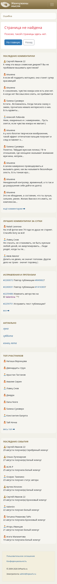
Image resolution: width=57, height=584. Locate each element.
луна (6, 328)
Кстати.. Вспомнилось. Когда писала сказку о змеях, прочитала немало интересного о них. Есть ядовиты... (27, 107)
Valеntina (10, 296)
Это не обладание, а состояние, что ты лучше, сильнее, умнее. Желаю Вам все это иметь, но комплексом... (27, 198)
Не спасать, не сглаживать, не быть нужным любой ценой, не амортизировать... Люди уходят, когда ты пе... (26, 246)
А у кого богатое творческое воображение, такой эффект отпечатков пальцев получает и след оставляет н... (27, 136)
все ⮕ (6, 310)
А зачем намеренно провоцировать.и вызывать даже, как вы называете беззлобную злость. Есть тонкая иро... (27, 169)
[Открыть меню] (52, 4)
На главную (13, 42)
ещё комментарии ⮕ (14, 208)
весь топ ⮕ (9, 429)
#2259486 (8, 293)
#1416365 (40, 287)
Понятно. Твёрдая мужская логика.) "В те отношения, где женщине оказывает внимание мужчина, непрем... (28, 152)
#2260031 (8, 287)
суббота (8, 335)
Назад (28, 42)
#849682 (39, 280)
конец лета (10, 343)
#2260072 (8, 280)
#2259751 (8, 303)
